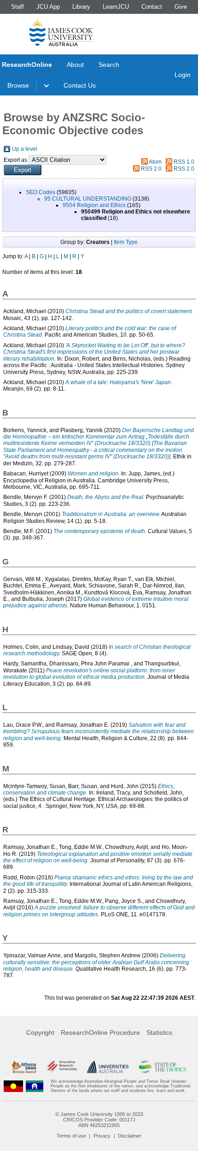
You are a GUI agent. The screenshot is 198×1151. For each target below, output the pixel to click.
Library (81, 6)
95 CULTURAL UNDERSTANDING (87, 199)
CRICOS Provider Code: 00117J (99, 1119)
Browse (18, 85)
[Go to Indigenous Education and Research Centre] (13, 1086)
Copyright (40, 1032)
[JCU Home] (61, 32)
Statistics (159, 1032)
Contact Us (80, 85)
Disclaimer (129, 1136)
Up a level (24, 149)
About (75, 64)
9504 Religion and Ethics (94, 205)
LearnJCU (116, 6)
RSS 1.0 (184, 162)
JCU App (48, 6)
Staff (17, 6)
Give (181, 6)
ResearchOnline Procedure (100, 1032)
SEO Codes (40, 192)
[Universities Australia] (107, 1067)
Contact (151, 6)
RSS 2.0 (151, 169)
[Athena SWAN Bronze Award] (24, 1067)
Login (183, 74)
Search (109, 64)
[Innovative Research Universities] (61, 1067)
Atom (155, 162)
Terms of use (71, 1136)
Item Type (126, 242)
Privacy (102, 1136)
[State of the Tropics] (162, 1067)
